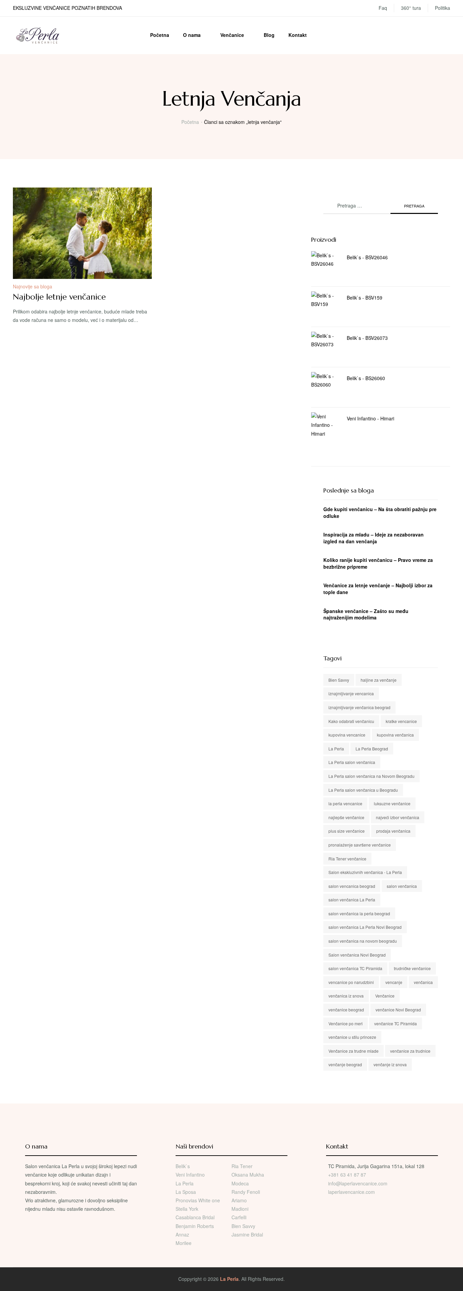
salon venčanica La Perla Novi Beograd (365, 927)
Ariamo (239, 1200)
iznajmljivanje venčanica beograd (359, 707)
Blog (269, 34)
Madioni (240, 1208)
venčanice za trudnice (410, 1051)
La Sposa (186, 1191)
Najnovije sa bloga (32, 286)
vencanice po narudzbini (351, 982)
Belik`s (183, 1166)
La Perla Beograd (372, 748)
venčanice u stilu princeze (352, 1037)
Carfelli (239, 1217)
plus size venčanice (346, 831)
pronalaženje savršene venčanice (359, 845)
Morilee (184, 1243)
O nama (192, 34)
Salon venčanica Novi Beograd (357, 955)
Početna (159, 34)
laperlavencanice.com (352, 1191)
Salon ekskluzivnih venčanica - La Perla (365, 872)
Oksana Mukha (248, 1174)
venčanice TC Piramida (395, 1023)
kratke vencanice (401, 721)
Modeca (240, 1183)
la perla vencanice (345, 803)
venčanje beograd (345, 1064)
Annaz (182, 1234)
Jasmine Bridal (247, 1234)
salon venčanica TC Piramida (355, 968)
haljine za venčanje (379, 680)
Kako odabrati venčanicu (351, 721)
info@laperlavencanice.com (357, 1183)
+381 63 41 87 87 (347, 1174)
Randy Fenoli (246, 1191)
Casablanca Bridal (195, 1217)
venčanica (423, 982)
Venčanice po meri (345, 1023)
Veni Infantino (190, 1174)
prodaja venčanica (393, 831)
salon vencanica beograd (351, 886)
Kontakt (297, 34)
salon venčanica (402, 886)
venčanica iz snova (346, 996)
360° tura (411, 7)
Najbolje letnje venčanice (59, 297)
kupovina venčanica (395, 735)
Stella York (187, 1208)
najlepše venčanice (346, 817)
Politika (442, 7)
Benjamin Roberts (195, 1226)
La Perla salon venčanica (351, 762)
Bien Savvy (338, 680)
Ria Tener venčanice (347, 858)
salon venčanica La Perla (351, 899)
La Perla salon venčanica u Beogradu (363, 790)
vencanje (393, 982)
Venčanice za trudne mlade (353, 1051)
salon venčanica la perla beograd (359, 913)
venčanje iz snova (390, 1064)
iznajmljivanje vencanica (351, 693)
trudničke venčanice (412, 968)
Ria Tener (242, 1166)
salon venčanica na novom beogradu (362, 941)
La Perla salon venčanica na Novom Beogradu (371, 776)
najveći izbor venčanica (397, 817)
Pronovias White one (198, 1200)
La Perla (336, 748)
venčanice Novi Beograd (398, 1009)
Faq (383, 7)
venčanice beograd (346, 1009)
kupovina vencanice (346, 735)
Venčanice (232, 34)
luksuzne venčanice (392, 803)
